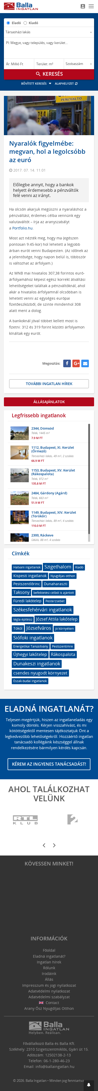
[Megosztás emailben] (85, 363)
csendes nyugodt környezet (40, 673)
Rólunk (49, 967)
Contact (52, 1002)
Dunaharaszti (55, 583)
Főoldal (49, 950)
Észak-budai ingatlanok (30, 681)
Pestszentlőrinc (26, 583)
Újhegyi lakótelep (30, 654)
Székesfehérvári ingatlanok (42, 609)
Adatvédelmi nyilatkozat (49, 991)
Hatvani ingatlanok (27, 567)
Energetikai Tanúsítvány (30, 646)
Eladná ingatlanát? (49, 956)
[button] (89, 1085)
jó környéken (64, 628)
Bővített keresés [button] (34, 83)
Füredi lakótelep (27, 600)
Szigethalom (57, 566)
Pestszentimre (62, 646)
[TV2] (72, 820)
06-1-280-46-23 (57, 1060)
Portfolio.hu (22, 228)
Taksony (21, 592)
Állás (49, 979)
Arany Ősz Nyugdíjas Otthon (49, 1008)
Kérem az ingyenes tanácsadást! (49, 764)
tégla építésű (22, 619)
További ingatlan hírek (49, 383)
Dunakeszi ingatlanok (36, 663)
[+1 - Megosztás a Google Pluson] (76, 363)
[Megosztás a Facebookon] (67, 363)
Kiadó (33, 22)
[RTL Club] (25, 820)
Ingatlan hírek (49, 962)
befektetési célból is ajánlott (53, 592)
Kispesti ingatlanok (30, 575)
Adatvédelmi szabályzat (49, 996)
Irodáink (49, 973)
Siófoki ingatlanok (33, 637)
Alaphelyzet (64, 83)
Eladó (16, 22)
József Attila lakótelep (57, 619)
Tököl (17, 628)
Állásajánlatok (49, 401)
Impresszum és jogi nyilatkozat (49, 985)
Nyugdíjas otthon (62, 576)
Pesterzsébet (55, 601)
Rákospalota (63, 654)
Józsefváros (38, 628)
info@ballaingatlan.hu (55, 1066)
